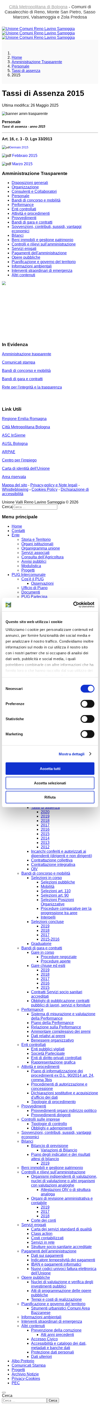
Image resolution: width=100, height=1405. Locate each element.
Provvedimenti (24, 218)
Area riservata (14, 477)
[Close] (4, 1392)
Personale (20, 196)
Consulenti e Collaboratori (34, 191)
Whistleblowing (15, 489)
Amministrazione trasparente (26, 354)
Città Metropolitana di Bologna (38, 6)
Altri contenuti (23, 275)
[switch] (87, 704)
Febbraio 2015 (24, 156)
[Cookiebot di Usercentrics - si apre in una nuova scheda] (73, 604)
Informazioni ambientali (32, 266)
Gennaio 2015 (18, 147)
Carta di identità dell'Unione (26, 468)
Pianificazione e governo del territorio (44, 262)
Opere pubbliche (26, 257)
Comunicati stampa (18, 362)
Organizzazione (25, 187)
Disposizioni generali (30, 183)
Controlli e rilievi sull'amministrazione (44, 244)
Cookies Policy (45, 489)
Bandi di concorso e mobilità (36, 200)
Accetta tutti (50, 769)
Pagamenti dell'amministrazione (39, 253)
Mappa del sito (14, 485)
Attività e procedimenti (31, 213)
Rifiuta (50, 797)
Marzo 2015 (22, 164)
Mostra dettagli (72, 754)
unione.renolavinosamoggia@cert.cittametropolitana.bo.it (51, 335)
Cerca (7, 1396)
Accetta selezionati (50, 783)
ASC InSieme (13, 435)
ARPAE (8, 452)
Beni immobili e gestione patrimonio (42, 240)
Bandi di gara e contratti (32, 222)
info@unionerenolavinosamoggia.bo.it (34, 309)
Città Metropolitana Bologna (26, 427)
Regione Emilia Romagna (24, 419)
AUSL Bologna (15, 443)
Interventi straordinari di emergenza (42, 270)
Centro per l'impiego (19, 460)
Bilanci (18, 235)
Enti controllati (24, 209)
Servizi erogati (24, 248)
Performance (23, 205)
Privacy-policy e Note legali (53, 485)
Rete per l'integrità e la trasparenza (32, 387)
